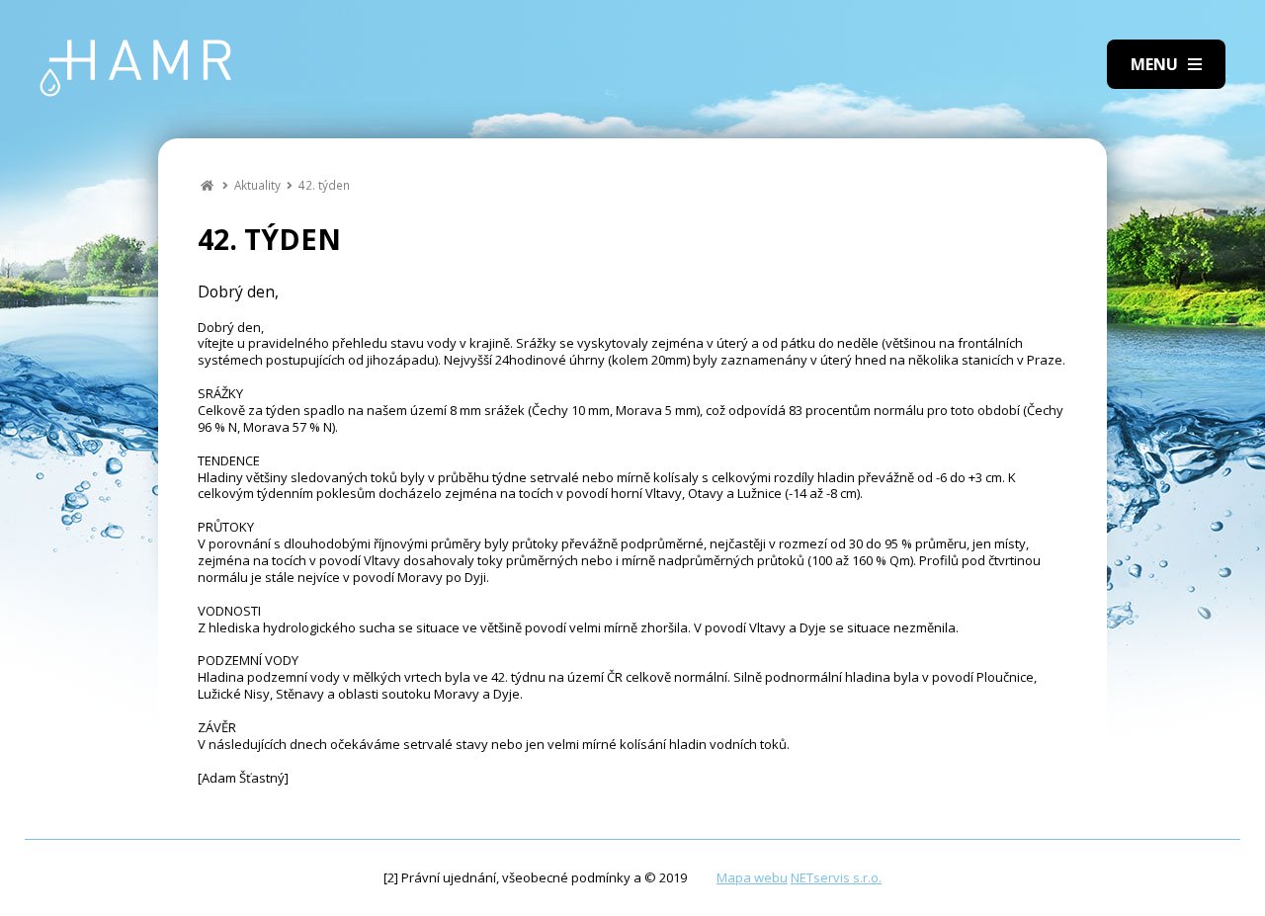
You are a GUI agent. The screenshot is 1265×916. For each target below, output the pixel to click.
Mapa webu (752, 877)
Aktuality (257, 185)
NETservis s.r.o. (836, 877)
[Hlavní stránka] (207, 185)
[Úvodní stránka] (136, 68)
